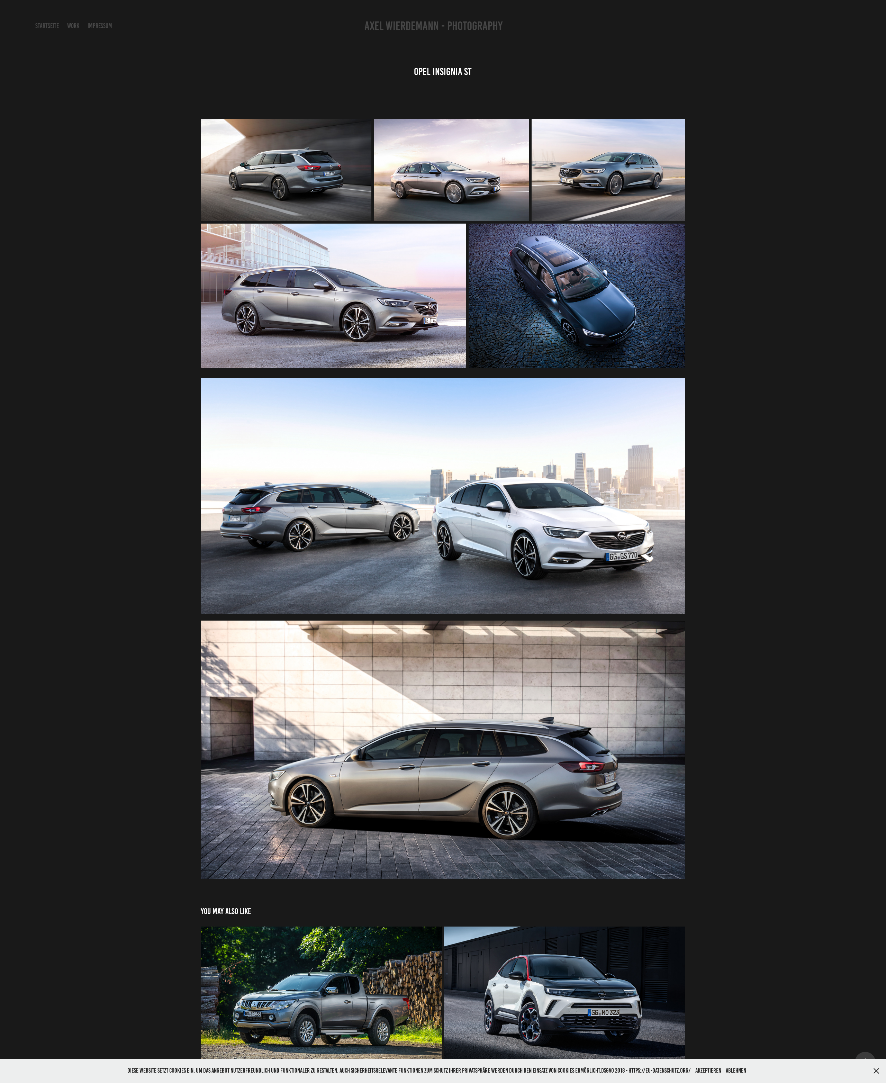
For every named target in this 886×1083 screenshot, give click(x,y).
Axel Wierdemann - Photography (430, 26)
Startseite (47, 25)
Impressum (100, 25)
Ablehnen (736, 1070)
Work (73, 25)
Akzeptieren (708, 1070)
